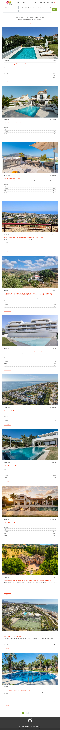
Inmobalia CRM (38, 728)
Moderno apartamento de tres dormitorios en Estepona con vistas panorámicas (23, 352)
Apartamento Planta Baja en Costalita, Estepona (16, 411)
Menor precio (30, 23)
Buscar (54, 9)
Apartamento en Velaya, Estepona (12, 636)
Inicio (18, 2)
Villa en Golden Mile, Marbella (11, 466)
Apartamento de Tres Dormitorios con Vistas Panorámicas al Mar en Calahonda (24, 237)
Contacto (50, 2)
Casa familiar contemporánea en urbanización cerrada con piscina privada (22, 64)
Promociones (42, 2)
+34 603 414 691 (25, 726)
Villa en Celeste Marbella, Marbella (13, 178)
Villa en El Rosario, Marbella (11, 523)
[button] (55, 2)
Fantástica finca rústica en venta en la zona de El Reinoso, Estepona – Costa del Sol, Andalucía (27, 580)
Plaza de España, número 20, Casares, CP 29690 (30, 724)
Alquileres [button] (33, 2)
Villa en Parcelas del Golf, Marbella (13, 123)
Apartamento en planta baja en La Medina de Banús (17, 690)
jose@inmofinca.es (36, 726)
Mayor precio (36, 23)
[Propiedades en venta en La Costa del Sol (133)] (37, 713)
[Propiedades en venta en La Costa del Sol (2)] (35, 713)
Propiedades (25, 2)
